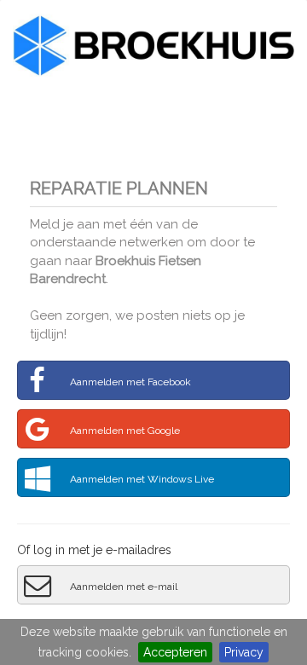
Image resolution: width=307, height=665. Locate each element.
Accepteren (175, 652)
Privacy (244, 652)
